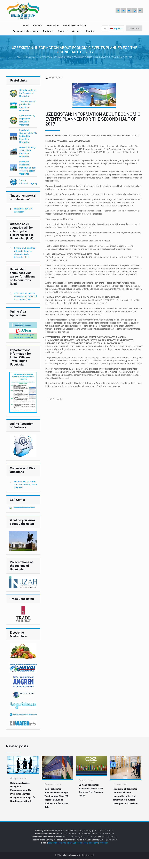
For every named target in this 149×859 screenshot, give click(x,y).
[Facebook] (118, 10)
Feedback (103, 843)
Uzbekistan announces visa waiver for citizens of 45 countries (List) (25, 296)
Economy (30, 57)
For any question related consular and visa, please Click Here (25, 484)
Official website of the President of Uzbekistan (27, 93)
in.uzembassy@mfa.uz (58, 843)
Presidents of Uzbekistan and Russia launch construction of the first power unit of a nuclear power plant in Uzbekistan (125, 796)
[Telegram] (140, 10)
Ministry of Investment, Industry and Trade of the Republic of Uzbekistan (27, 168)
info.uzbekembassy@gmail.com (83, 843)
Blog (19, 57)
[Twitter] (123, 10)
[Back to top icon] (137, 854)
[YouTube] (129, 10)
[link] (23, 330)
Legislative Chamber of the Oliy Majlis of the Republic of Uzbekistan (28, 136)
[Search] (105, 28)
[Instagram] (134, 10)
